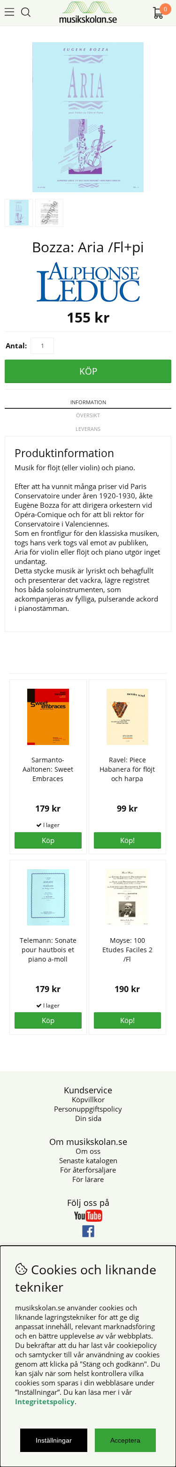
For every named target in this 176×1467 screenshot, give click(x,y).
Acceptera (125, 1440)
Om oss (88, 1151)
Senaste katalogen (88, 1160)
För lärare (88, 1179)
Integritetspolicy (45, 1401)
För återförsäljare (88, 1169)
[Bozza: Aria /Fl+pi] (88, 189)
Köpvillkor (88, 1099)
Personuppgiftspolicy (88, 1108)
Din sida (88, 1118)
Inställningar (54, 1440)
